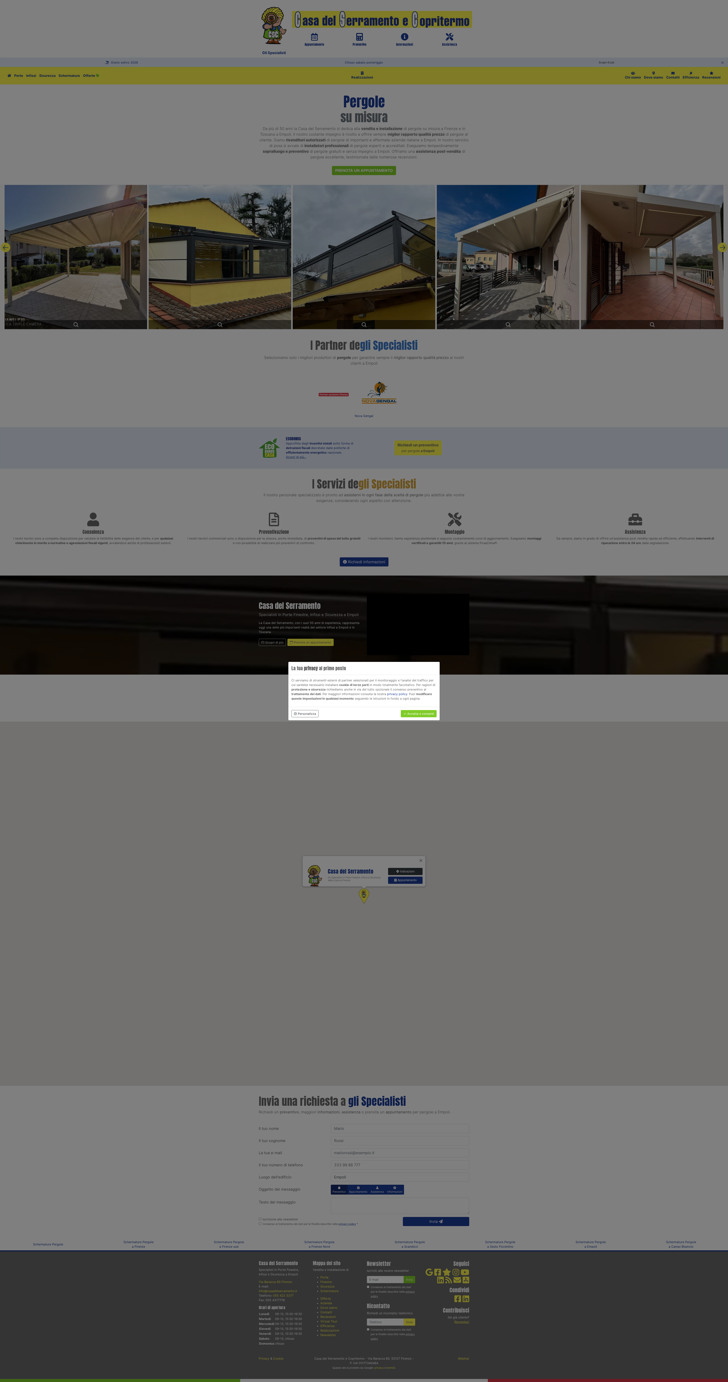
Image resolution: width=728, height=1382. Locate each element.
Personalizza (306, 714)
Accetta (420, 714)
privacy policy (397, 694)
